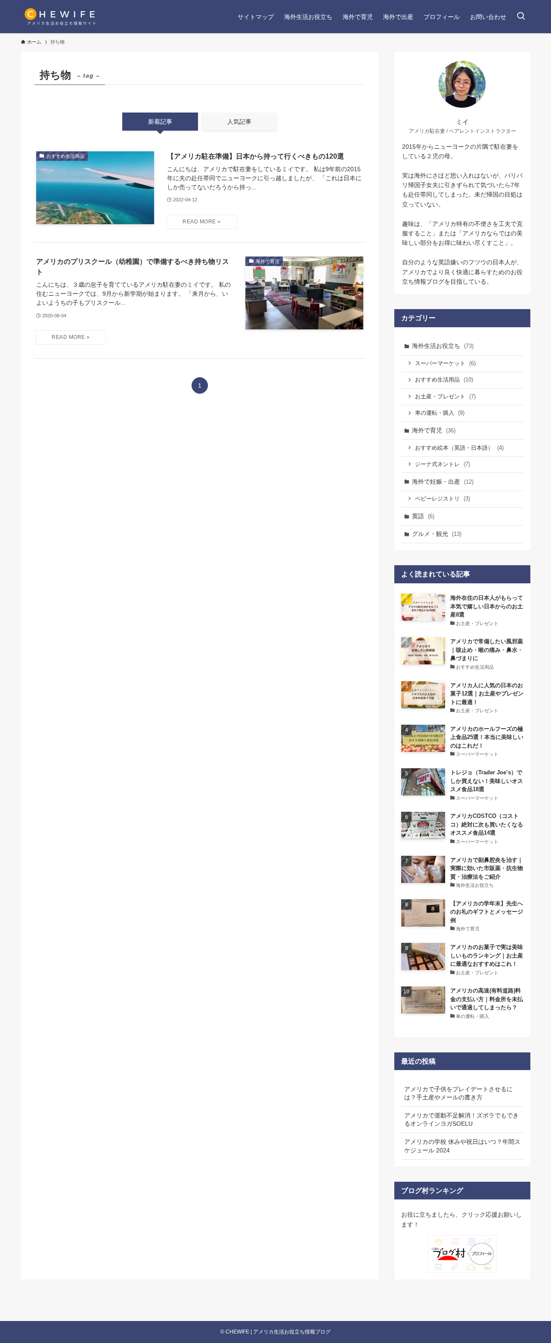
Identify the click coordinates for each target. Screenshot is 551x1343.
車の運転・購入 (439, 413)
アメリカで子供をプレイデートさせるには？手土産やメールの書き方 (458, 1093)
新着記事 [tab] (160, 121)
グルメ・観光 (436, 533)
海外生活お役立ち (443, 345)
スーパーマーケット (445, 363)
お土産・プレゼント (445, 396)
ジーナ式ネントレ (442, 464)
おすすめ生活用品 (444, 379)
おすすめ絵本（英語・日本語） (459, 448)
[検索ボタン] (520, 16)
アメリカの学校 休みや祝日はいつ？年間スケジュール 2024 (462, 1146)
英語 (423, 516)
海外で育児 (433, 430)
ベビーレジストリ (442, 498)
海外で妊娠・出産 (443, 481)
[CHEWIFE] (61, 16)
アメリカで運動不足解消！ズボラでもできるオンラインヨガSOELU (461, 1119)
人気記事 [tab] (239, 121)
